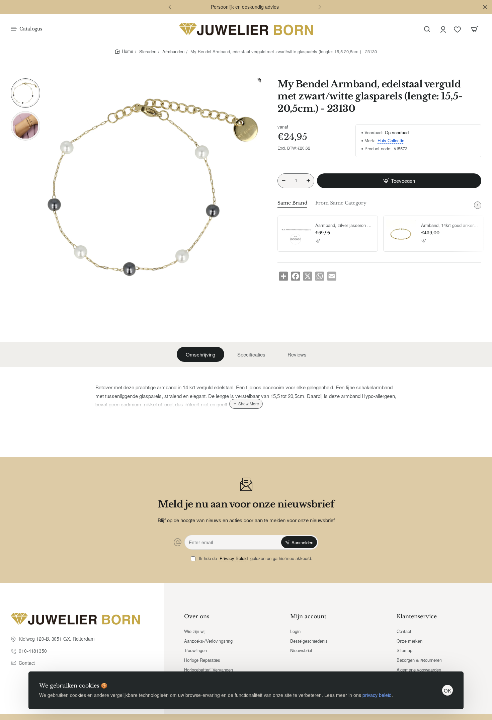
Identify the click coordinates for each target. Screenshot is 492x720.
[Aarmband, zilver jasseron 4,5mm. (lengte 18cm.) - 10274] (295, 234)
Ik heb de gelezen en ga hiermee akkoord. (254, 558)
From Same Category (340, 203)
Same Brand (292, 203)
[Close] (485, 7)
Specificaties (251, 354)
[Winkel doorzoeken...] (427, 29)
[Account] (443, 29)
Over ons (196, 616)
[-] (283, 181)
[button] (169, 6)
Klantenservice (417, 616)
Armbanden (173, 51)
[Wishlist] (458, 29)
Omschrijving (200, 354)
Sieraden (147, 51)
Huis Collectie (391, 141)
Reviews (297, 354)
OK (447, 690)
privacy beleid (377, 695)
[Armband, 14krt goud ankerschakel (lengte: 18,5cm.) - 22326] (401, 234)
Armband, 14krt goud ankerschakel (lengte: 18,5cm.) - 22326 (450, 225)
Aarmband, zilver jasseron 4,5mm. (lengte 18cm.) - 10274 (344, 225)
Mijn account (308, 616)
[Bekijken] (474, 29)
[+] (308, 181)
